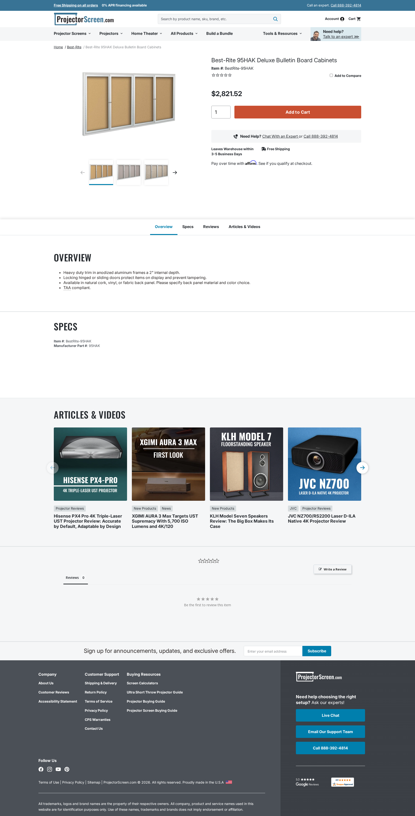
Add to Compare (347, 76)
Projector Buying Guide (146, 701)
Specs (188, 226)
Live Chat (330, 715)
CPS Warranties (97, 719)
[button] (354, 18)
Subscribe (317, 651)
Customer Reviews (53, 692)
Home (58, 47)
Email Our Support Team (330, 731)
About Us (46, 683)
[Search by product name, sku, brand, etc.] (275, 19)
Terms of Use (48, 782)
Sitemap (93, 782)
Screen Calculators (142, 683)
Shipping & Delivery (101, 683)
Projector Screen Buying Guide (152, 710)
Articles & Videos (244, 226)
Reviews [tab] (72, 577)
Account (332, 19)
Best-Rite (74, 47)
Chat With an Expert (280, 136)
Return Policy (96, 692)
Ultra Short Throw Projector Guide (155, 692)
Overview (164, 226)
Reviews (211, 226)
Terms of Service (98, 701)
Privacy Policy (96, 710)
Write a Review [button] (335, 569)
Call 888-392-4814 (346, 5)
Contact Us (94, 728)
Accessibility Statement (57, 701)
